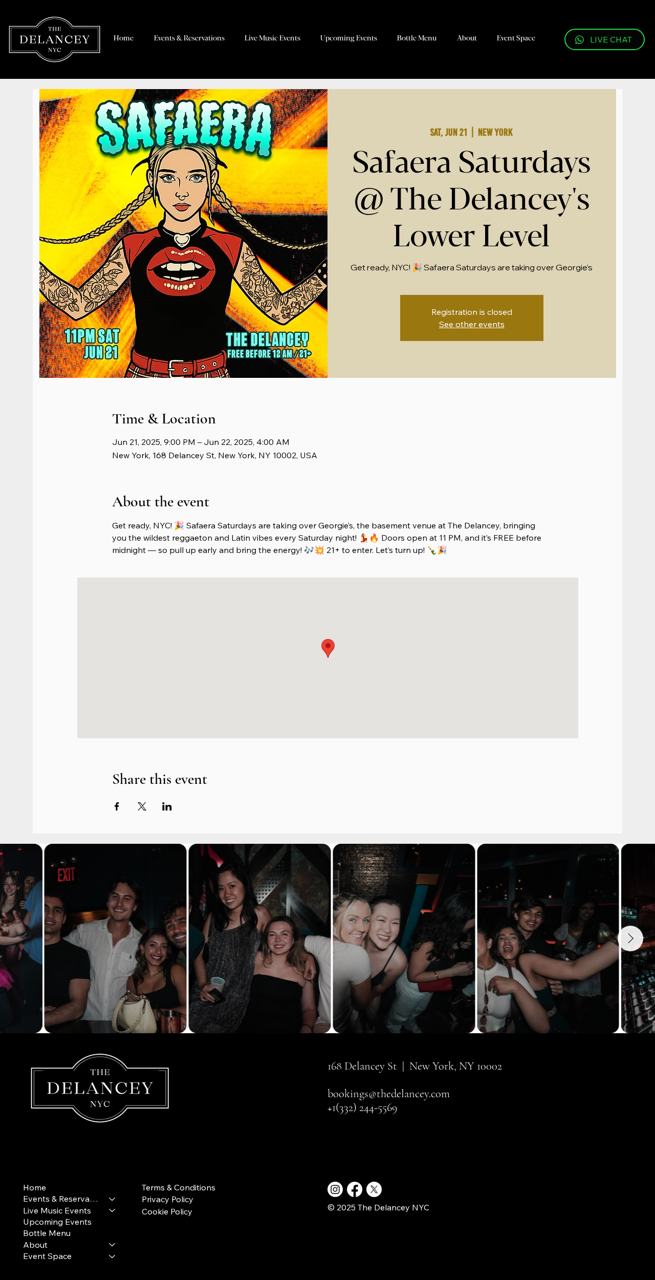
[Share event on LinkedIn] (167, 806)
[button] (189, 37)
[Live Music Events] (112, 1210)
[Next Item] (630, 938)
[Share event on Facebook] (117, 806)
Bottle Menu (47, 1233)
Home (34, 1187)
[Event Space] (112, 1256)
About (35, 1245)
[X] (374, 1189)
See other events (472, 324)
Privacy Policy (167, 1199)
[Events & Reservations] (112, 1198)
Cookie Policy (167, 1211)
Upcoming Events (57, 1222)
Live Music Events (57, 1210)
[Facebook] (354, 1189)
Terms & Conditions (178, 1187)
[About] (112, 1244)
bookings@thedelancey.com (389, 1093)
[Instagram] (335, 1189)
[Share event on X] (142, 806)
